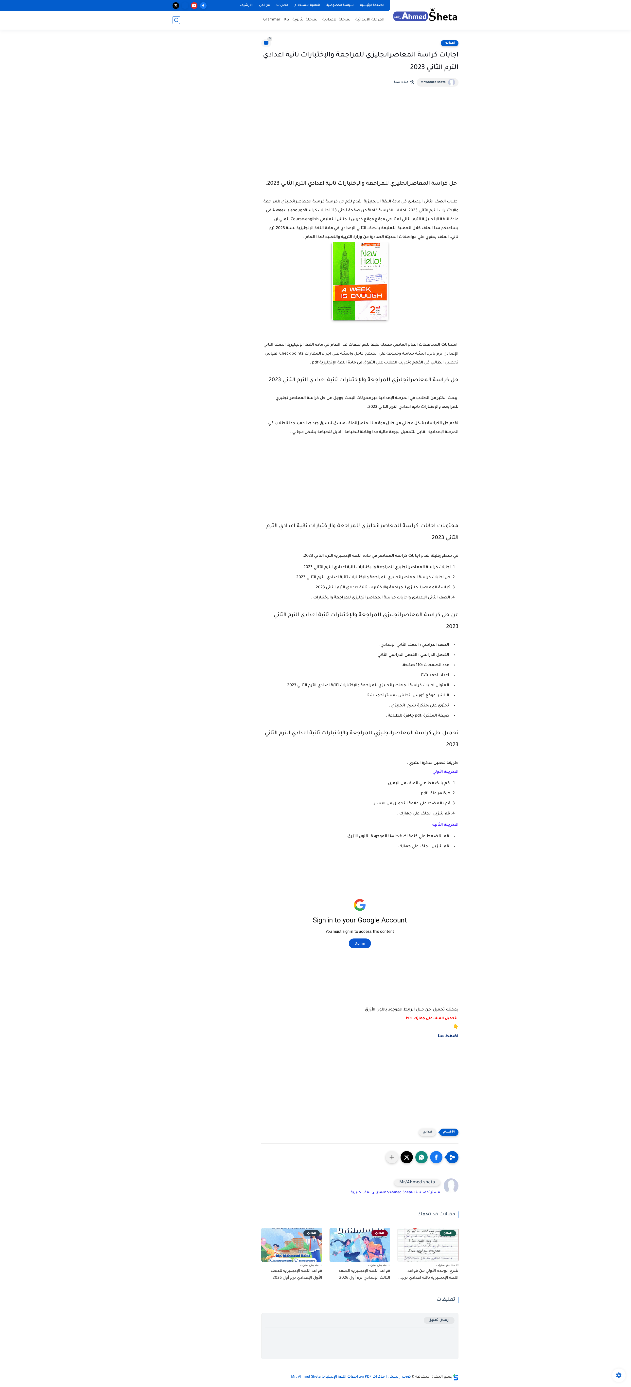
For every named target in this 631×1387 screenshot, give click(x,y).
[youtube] (194, 5)
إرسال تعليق (439, 1320)
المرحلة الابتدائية (370, 20)
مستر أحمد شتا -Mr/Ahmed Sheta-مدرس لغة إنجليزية (395, 1193)
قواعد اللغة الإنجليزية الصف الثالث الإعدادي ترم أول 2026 (364, 1274)
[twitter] (176, 5)
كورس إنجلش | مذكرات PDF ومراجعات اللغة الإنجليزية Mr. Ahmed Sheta (351, 1377)
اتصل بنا (282, 5)
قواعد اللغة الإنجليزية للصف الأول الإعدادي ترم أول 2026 (296, 1274)
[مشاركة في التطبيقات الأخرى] (392, 1157)
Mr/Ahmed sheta (433, 82)
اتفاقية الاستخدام (307, 5)
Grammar (271, 20)
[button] (436, 1157)
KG (286, 20)
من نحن (264, 5)
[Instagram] (185, 5)
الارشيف (246, 5)
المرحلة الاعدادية (337, 20)
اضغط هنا (448, 1036)
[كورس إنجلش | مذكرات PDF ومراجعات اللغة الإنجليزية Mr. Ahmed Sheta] (425, 14)
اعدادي (449, 43)
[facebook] (203, 5)
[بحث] (176, 20)
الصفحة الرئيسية (372, 5)
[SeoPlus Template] (455, 1377)
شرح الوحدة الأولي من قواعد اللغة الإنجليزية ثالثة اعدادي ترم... (428, 1274)
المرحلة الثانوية (306, 20)
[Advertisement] (359, 141)
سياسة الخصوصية (340, 5)
